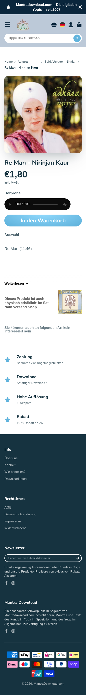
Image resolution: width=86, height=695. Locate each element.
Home (8, 61)
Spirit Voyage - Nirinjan (60, 61)
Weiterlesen (14, 283)
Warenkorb (79, 24)
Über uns (11, 458)
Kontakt (9, 465)
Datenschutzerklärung (20, 514)
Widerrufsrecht (15, 528)
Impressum (12, 521)
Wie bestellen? (14, 472)
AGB (7, 507)
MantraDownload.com (49, 683)
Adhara (23, 61)
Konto (70, 24)
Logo (23, 25)
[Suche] (77, 38)
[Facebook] (6, 583)
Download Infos (15, 479)
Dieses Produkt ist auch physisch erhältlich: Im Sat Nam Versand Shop (26, 303)
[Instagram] (13, 583)
